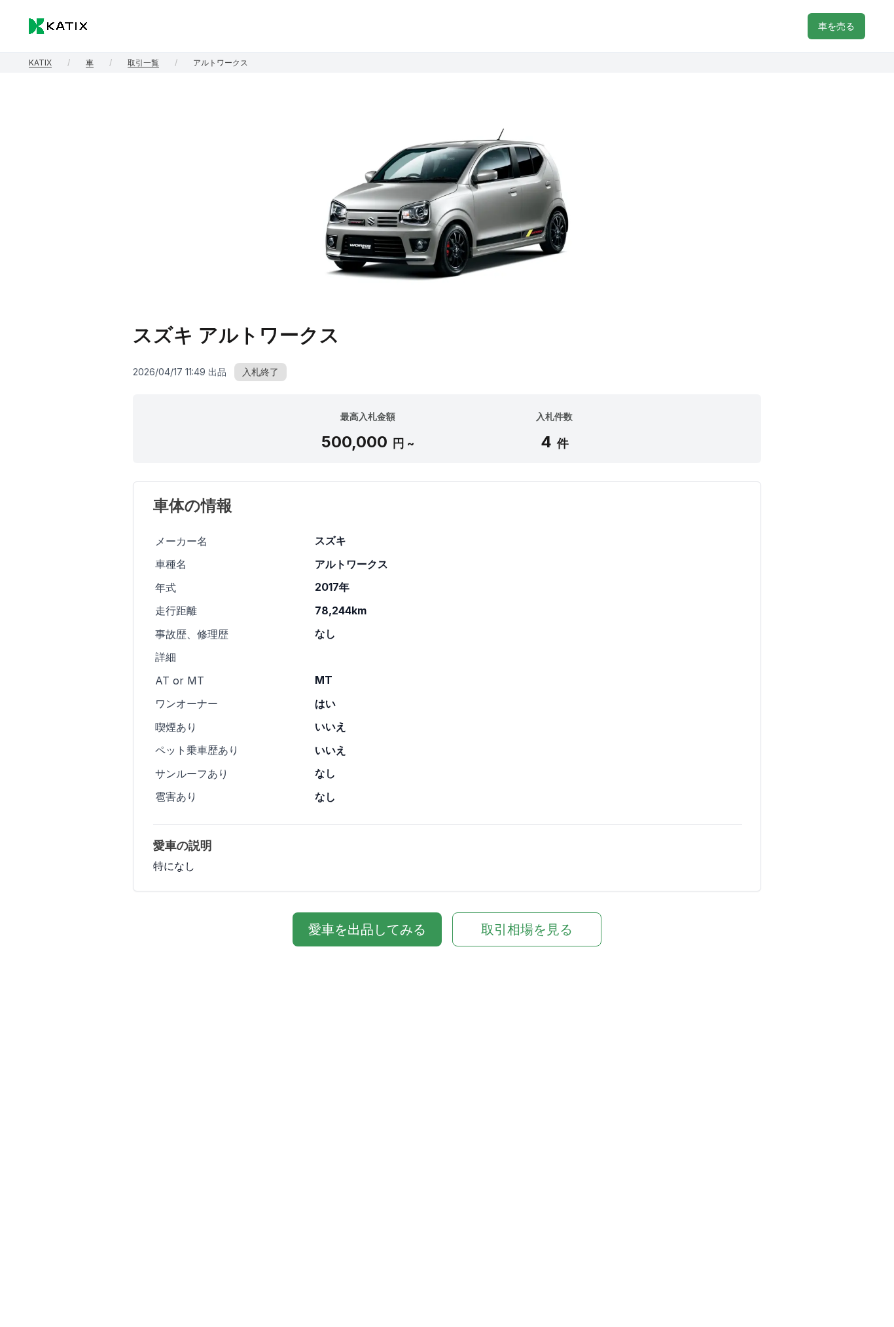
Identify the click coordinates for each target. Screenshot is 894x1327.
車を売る (836, 25)
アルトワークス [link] (220, 62)
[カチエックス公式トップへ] (58, 26)
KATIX (40, 62)
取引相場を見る (527, 929)
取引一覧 (143, 62)
